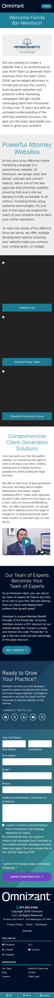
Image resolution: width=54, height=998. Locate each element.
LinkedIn (9, 949)
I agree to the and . (26, 865)
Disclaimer (41, 924)
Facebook (10, 944)
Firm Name (10, 755)
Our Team (7, 968)
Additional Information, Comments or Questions (24, 799)
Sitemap (27, 930)
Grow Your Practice (25, 876)
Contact (32, 972)
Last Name (34, 749)
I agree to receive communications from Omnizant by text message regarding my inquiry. (27, 828)
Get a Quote (14, 650)
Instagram (9, 954)
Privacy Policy (27, 863)
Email (6, 769)
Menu (47, 6)
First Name (8, 749)
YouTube (35, 949)
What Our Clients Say (38, 968)
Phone (6, 783)
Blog (4, 972)
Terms (29, 924)
